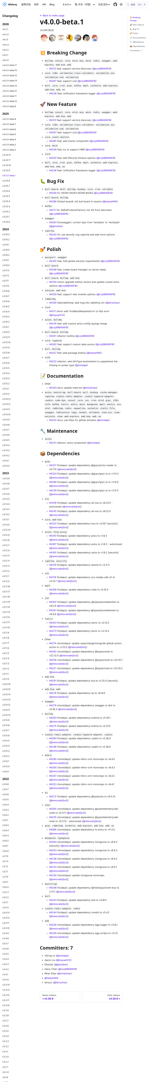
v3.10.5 (6, 740)
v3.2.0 (5, 1072)
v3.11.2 (5, 668)
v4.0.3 (5, 44)
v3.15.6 (6, 363)
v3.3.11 (5, 1000)
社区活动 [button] (103, 4)
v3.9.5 (5, 799)
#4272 (52, 796)
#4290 (53, 192)
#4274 (52, 643)
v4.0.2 (5, 50)
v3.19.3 (6, 234)
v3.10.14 (6, 694)
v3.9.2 (5, 815)
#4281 (52, 610)
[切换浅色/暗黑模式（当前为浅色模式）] (121, 4)
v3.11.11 (6, 622)
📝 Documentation (138, 38)
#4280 (53, 759)
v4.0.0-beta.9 (9, 106)
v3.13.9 (6, 478)
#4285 (53, 140)
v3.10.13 (6, 699)
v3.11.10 (6, 627)
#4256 (53, 659)
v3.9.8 (5, 784)
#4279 (52, 705)
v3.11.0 (5, 679)
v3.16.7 (5, 296)
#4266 (53, 829)
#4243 (53, 900)
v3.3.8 (5, 1015)
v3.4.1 (5, 974)
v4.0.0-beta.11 (9, 96)
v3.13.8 (6, 483)
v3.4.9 (5, 933)
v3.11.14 (6, 607)
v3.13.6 (6, 494)
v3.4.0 (5, 979)
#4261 (52, 335)
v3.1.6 (5, 1077)
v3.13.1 (5, 519)
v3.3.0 (5, 1056)
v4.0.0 (5, 60)
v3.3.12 (6, 995)
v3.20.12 (6, 155)
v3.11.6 (5, 648)
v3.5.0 (5, 907)
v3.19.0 (6, 250)
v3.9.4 (5, 804)
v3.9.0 (5, 825)
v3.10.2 (6, 756)
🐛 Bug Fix (134, 29)
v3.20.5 (6, 196)
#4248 (53, 887)
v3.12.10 (6, 529)
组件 (36, 4)
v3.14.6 (6, 435)
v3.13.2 (6, 514)
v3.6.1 (5, 882)
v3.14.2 (6, 455)
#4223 (53, 784)
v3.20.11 (6, 160)
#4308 (53, 589)
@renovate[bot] (67, 469)
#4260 (53, 767)
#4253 (53, 850)
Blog (52, 4)
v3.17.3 (5, 270)
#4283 (53, 717)
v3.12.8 (6, 540)
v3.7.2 (5, 866)
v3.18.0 (6, 265)
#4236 (53, 93)
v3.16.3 (6, 316)
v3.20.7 (6, 186)
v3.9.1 (5, 820)
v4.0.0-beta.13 (9, 85)
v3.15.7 (5, 357)
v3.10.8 (6, 725)
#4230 (53, 875)
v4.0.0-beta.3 (9, 144)
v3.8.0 (5, 851)
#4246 (53, 746)
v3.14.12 (6, 404)
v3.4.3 (5, 964)
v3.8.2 (5, 840)
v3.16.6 (6, 301)
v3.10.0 (6, 766)
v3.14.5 (6, 440)
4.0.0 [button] (66, 4)
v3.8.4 (5, 830)
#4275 (52, 725)
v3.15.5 (6, 368)
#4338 (53, 502)
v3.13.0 (6, 524)
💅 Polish (134, 33)
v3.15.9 (6, 347)
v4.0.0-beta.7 (9, 124)
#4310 (52, 535)
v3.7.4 (5, 856)
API (44, 4)
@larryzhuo (112, 302)
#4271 (52, 209)
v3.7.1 (5, 871)
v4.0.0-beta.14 (9, 80)
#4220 (53, 361)
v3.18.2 (6, 255)
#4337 (52, 465)
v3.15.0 (6, 394)
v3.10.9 (6, 720)
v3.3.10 (6, 1005)
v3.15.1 (5, 388)
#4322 (53, 523)
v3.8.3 (5, 835)
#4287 (52, 80)
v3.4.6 (5, 948)
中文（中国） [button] (85, 4)
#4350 (53, 261)
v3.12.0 (6, 581)
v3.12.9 (6, 535)
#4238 (53, 858)
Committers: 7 (136, 50)
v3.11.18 (6, 586)
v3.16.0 (6, 332)
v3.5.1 (5, 902)
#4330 (53, 281)
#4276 (52, 693)
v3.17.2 (5, 275)
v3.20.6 (6, 191)
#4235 (53, 817)
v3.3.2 (5, 1046)
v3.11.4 (5, 658)
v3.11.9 (5, 632)
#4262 (53, 344)
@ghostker (56, 226)
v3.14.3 (6, 450)
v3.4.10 (6, 928)
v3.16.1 (5, 327)
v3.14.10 (6, 414)
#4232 (53, 420)
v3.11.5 (5, 653)
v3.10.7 (5, 730)
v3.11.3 (5, 663)
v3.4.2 (5, 969)
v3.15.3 (6, 378)
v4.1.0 (5, 39)
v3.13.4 (6, 504)
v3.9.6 (5, 794)
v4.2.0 (5, 34)
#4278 (52, 323)
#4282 (53, 651)
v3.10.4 (6, 745)
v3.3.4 (5, 1036)
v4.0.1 (5, 55)
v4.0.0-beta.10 (9, 101)
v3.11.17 (6, 591)
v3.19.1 (5, 244)
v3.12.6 (6, 550)
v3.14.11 (6, 409)
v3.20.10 (6, 165)
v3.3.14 (6, 984)
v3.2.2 (5, 1062)
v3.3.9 (5, 1010)
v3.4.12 (6, 917)
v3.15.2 (6, 383)
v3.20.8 (6, 180)
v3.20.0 (6, 222)
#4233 (53, 866)
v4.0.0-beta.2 (9, 149)
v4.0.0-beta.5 (9, 134)
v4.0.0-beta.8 (9, 119)
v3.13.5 (6, 499)
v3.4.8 (5, 938)
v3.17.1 (5, 280)
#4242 (53, 234)
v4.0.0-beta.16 (9, 70)
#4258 (53, 149)
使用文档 (26, 4)
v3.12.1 (5, 576)
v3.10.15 (6, 689)
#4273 (52, 630)
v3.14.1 (5, 460)
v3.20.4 (6, 201)
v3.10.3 (6, 751)
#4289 (53, 482)
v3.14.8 (6, 424)
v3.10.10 (6, 715)
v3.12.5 (6, 555)
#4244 (53, 912)
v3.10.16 (6, 684)
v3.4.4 (5, 959)
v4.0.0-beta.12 (9, 91)
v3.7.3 (5, 861)
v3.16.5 (6, 306)
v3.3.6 (5, 1025)
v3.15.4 (6, 373)
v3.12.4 (6, 560)
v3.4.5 (5, 954)
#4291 (52, 680)
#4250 (53, 157)
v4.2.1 (5, 29)
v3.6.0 (5, 887)
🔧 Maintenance (137, 42)
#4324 (53, 473)
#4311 (52, 311)
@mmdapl (81, 365)
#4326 (53, 302)
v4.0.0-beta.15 (9, 75)
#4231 (52, 442)
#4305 (53, 552)
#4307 (52, 544)
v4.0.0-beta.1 (9, 175)
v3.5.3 (5, 892)
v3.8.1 (5, 846)
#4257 (52, 352)
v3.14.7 (5, 429)
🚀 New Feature (137, 25)
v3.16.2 (6, 321)
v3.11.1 (5, 674)
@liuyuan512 (57, 315)
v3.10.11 (6, 710)
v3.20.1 (6, 216)
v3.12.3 (6, 566)
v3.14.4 (6, 445)
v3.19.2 (6, 239)
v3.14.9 (6, 419)
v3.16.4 (6, 311)
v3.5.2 (5, 897)
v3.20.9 (6, 170)
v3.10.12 (6, 704)
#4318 (52, 577)
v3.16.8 (6, 291)
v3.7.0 (5, 876)
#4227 (52, 668)
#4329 (53, 294)
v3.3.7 (5, 1020)
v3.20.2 (6, 211)
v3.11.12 (6, 617)
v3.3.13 (6, 990)
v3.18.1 (5, 260)
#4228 (53, 933)
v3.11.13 (6, 612)
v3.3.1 (5, 1051)
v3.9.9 (5, 771)
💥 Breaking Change (135, 19)
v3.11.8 (5, 637)
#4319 (52, 564)
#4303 (53, 622)
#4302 (53, 601)
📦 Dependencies (137, 46)
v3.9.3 (5, 809)
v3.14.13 (6, 399)
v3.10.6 (6, 735)
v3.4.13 (6, 912)
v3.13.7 (5, 488)
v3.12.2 (6, 571)
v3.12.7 (5, 545)
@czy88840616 (102, 68)
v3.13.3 (6, 509)
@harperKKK (110, 201)
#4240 (53, 924)
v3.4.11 (5, 923)
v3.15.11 (6, 337)
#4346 (53, 269)
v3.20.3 (6, 206)
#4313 (52, 68)
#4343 (53, 387)
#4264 (53, 841)
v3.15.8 (6, 352)
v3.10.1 (5, 761)
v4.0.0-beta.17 (9, 65)
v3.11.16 (6, 596)
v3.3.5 (5, 1031)
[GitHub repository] (115, 4)
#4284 (53, 738)
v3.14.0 (6, 465)
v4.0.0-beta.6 (9, 129)
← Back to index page (52, 15)
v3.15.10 (6, 342)
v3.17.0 (5, 286)
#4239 (53, 490)
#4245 (53, 511)
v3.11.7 (5, 643)
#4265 (53, 808)
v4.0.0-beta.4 (9, 139)
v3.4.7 (5, 943)
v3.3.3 (5, 1041)
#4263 (53, 222)
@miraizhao (90, 387)
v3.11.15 (6, 602)
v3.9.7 (5, 789)
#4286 (53, 201)
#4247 (52, 775)
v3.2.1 (5, 1067)
